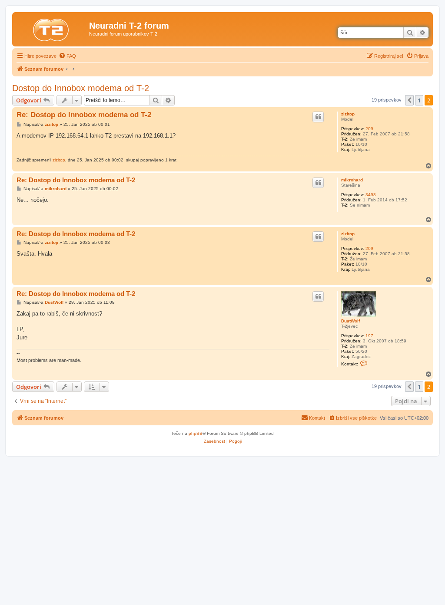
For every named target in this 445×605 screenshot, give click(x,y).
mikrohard (352, 180)
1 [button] (419, 100)
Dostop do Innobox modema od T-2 (80, 88)
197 (369, 335)
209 (369, 128)
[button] (409, 100)
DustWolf (350, 321)
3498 (370, 194)
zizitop (348, 114)
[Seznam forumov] (51, 28)
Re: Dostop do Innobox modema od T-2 (84, 115)
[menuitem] (67, 56)
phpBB (196, 433)
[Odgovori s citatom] (318, 117)
